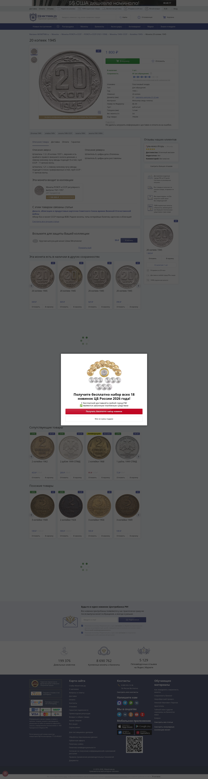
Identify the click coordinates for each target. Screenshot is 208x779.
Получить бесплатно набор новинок (104, 411)
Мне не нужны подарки (104, 419)
